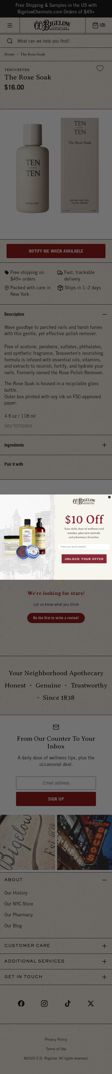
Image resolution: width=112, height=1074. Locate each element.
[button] (84, 517)
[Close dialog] (109, 496)
